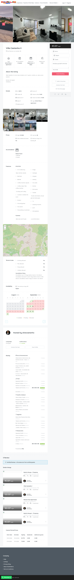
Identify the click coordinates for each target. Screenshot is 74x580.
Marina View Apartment (30, 499)
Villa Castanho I (28, 486)
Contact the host (15, 347)
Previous (3, 24)
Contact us (37, 2)
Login (63, 2)
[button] (25, 238)
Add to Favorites (61, 81)
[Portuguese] (13, 2)
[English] (4, 2)
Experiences (20, 2)
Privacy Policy (7, 564)
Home (15, 2)
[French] (6, 2)
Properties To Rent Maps (28, 2)
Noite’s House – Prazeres (31, 472)
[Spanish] (15, 2)
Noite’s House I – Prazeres (31, 513)
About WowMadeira (9, 566)
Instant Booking (60, 73)
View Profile (35, 347)
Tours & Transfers (44, 2)
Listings (6, 561)
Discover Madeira (53, 2)
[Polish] (11, 2)
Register (69, 2)
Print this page (61, 89)
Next (70, 24)
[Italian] (9, 2)
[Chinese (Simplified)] (2, 2)
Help (5, 559)
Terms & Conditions (9, 569)
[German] (8, 2)
